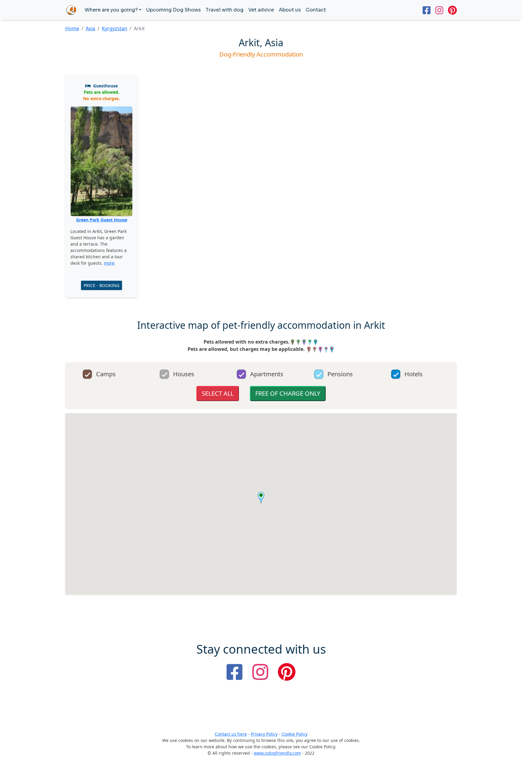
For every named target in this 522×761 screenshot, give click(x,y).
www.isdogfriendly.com (277, 753)
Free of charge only (287, 393)
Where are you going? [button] (111, 10)
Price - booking (101, 285)
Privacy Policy (264, 734)
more (109, 263)
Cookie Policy (295, 734)
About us (290, 10)
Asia (90, 28)
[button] (261, 498)
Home (72, 28)
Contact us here (231, 734)
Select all (218, 393)
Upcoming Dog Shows (173, 10)
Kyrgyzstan (114, 28)
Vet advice (261, 10)
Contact (316, 10)
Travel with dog (224, 10)
